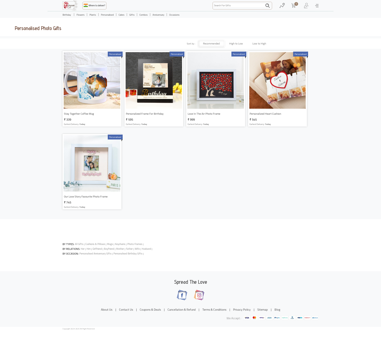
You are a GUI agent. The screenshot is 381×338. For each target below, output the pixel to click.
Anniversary (158, 15)
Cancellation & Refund (182, 309)
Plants (92, 15)
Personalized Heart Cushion (265, 114)
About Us (106, 309)
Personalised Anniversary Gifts (95, 253)
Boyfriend (109, 249)
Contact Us (126, 309)
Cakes (121, 15)
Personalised (107, 15)
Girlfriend (97, 249)
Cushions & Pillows (95, 244)
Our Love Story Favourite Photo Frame (86, 197)
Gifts (132, 15)
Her (83, 249)
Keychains (120, 244)
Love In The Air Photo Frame (204, 114)
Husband (146, 249)
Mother (120, 249)
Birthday (67, 15)
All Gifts (79, 244)
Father (129, 249)
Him (88, 249)
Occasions (174, 15)
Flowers (80, 15)
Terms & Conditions (214, 309)
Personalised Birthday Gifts (127, 253)
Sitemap (262, 309)
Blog (277, 309)
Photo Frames (134, 244)
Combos (143, 15)
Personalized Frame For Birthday (145, 114)
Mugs (110, 244)
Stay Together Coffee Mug (79, 114)
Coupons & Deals (150, 309)
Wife (137, 249)
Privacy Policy (242, 309)
